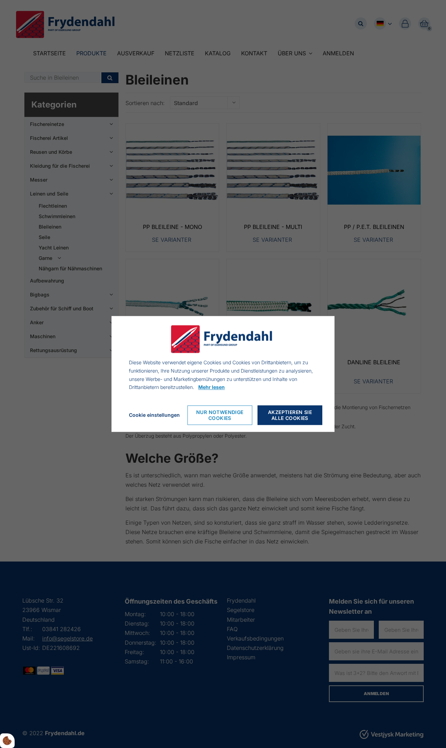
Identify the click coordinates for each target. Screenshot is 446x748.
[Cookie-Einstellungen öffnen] (7, 740)
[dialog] (223, 374)
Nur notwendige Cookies (220, 415)
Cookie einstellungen (154, 415)
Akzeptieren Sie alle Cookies (290, 415)
